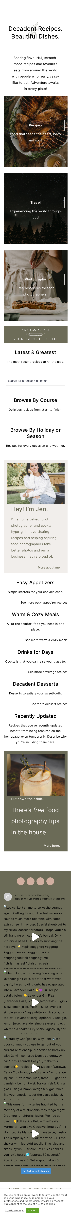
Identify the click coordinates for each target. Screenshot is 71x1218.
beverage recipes (55, 672)
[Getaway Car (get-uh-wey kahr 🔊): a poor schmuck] (36, 1068)
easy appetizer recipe (50, 602)
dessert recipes (56, 704)
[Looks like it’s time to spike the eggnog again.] (36, 937)
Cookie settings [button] (14, 1210)
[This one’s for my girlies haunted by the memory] (36, 1134)
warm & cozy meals (53, 640)
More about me (49, 567)
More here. (52, 845)
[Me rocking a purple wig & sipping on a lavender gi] (36, 1002)
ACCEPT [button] (32, 1210)
